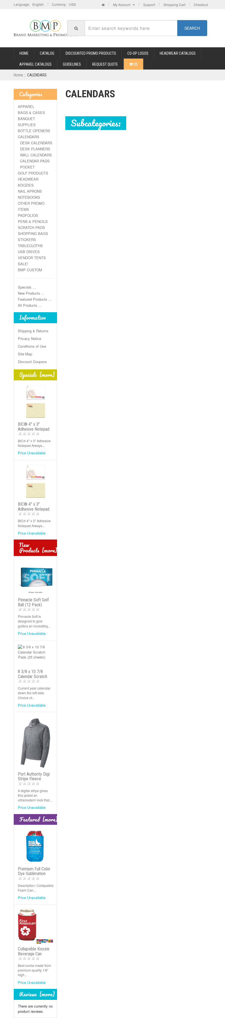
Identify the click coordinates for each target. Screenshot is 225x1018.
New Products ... (31, 293)
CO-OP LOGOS (137, 53)
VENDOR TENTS (32, 257)
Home (24, 53)
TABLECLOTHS (30, 245)
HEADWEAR (28, 179)
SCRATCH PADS (31, 227)
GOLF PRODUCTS (33, 173)
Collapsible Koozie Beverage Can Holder (33, 953)
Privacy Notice (29, 338)
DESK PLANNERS (34, 148)
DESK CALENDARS (35, 142)
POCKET (26, 167)
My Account (123, 4)
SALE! (23, 263)
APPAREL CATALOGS (35, 64)
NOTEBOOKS (29, 197)
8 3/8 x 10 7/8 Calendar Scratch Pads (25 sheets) (32, 676)
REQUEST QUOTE (105, 64)
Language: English (29, 4)
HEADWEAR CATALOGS (178, 53)
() (135, 64)
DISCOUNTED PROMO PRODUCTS (91, 53)
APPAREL (26, 106)
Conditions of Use (32, 346)
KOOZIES (26, 185)
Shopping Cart (174, 4)
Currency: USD (64, 4)
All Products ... (30, 305)
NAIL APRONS (30, 191)
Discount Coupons (32, 361)
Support (149, 4)
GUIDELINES (72, 64)
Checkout (201, 4)
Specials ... (27, 287)
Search (192, 28)
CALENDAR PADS (34, 161)
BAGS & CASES (31, 112)
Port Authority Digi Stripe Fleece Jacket (34, 778)
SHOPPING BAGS (33, 233)
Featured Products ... (35, 299)
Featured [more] (38, 819)
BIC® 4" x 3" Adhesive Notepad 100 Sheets (33, 429)
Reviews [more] (37, 994)
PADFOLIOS (28, 215)
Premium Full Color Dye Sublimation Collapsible (34, 873)
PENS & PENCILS (33, 221)
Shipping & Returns (33, 330)
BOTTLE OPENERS (34, 130)
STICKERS (27, 239)
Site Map (25, 353)
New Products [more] (38, 548)
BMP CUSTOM (30, 269)
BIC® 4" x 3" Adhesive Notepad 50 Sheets (33, 509)
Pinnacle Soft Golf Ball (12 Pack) (33, 602)
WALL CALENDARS (35, 154)
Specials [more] (37, 374)
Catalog (47, 53)
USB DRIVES (29, 251)
